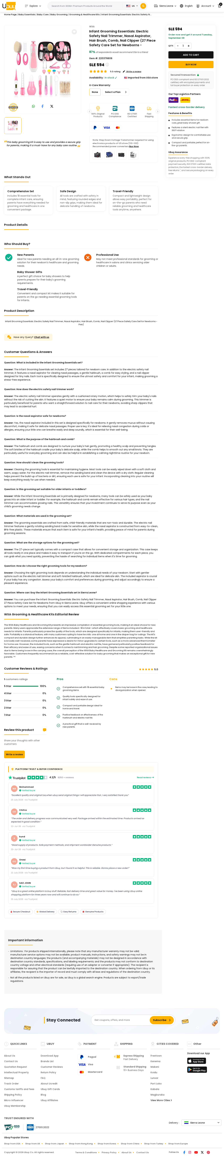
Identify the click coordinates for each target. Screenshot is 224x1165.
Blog (43, 1094)
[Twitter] (202, 1152)
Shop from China (130, 1143)
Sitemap (9, 1078)
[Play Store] (197, 1071)
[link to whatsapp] (33, 106)
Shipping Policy (13, 1094)
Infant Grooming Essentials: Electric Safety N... (126, 14)
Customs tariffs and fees (19, 1089)
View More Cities (161, 1100)
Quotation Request (15, 1067)
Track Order (11, 1083)
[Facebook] (184, 1152)
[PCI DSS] (12, 1127)
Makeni (155, 1067)
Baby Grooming (58, 14)
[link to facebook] (42, 106)
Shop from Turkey (153, 1143)
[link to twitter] (51, 106)
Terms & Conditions (86, 1152)
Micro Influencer (13, 1100)
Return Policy (48, 1072)
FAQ (43, 1078)
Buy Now (134, 146)
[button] (165, 6)
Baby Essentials (26, 14)
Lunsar (154, 1078)
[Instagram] (190, 1152)
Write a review (14, 754)
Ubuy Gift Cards (50, 1089)
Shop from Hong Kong (81, 1143)
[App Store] (197, 1062)
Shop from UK (32, 1143)
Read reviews (144, 777)
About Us (9, 1055)
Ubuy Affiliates (49, 1100)
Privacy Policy (109, 1152)
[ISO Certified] (36, 1127)
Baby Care (43, 14)
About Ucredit (49, 1083)
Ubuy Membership (15, 1105)
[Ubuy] (9, 5)
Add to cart (191, 55)
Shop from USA (12, 1143)
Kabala (155, 1089)
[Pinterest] (208, 1152)
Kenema (155, 1061)
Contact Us (11, 1061)
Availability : (96, 77)
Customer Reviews (52, 1067)
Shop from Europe (178, 1143)
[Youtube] (196, 1152)
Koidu (154, 1072)
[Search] (143, 6)
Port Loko (156, 1083)
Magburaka (157, 1094)
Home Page (10, 14)
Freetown (156, 1055)
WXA (92, 26)
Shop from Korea (107, 1143)
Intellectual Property (16, 1072)
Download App (50, 1055)
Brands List (47, 1061)
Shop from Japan (54, 1143)
